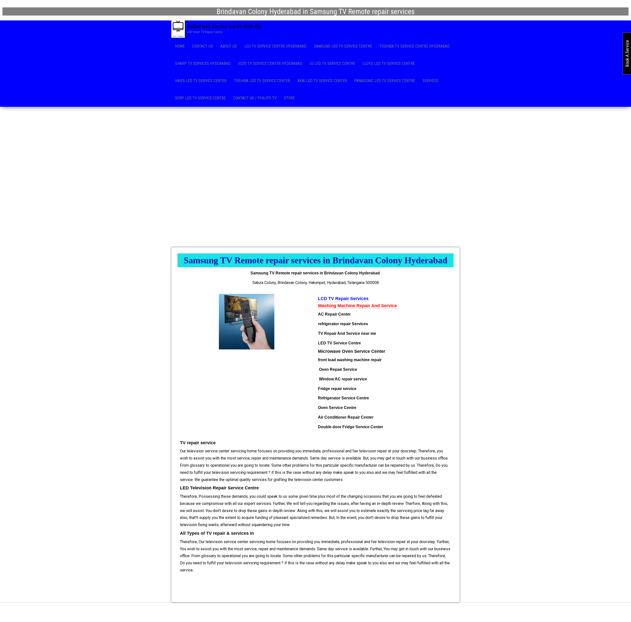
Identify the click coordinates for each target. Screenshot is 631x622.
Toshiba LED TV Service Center (262, 80)
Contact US (202, 46)
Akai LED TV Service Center (322, 80)
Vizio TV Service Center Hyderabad (270, 63)
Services (430, 80)
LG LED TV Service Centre (332, 63)
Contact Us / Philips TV (255, 98)
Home (180, 46)
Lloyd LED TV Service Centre (389, 63)
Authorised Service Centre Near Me (224, 26)
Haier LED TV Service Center (201, 80)
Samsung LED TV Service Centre (343, 46)
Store (289, 98)
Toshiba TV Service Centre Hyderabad (414, 46)
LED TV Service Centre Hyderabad (275, 46)
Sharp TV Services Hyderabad (202, 63)
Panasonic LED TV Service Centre (384, 80)
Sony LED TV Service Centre (200, 98)
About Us (228, 46)
